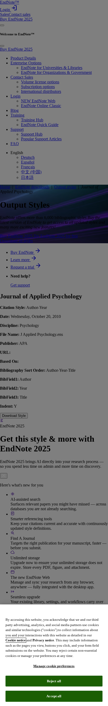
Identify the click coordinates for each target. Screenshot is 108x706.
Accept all (53, 696)
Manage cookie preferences (53, 666)
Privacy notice (43, 640)
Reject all (54, 681)
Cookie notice (16, 640)
